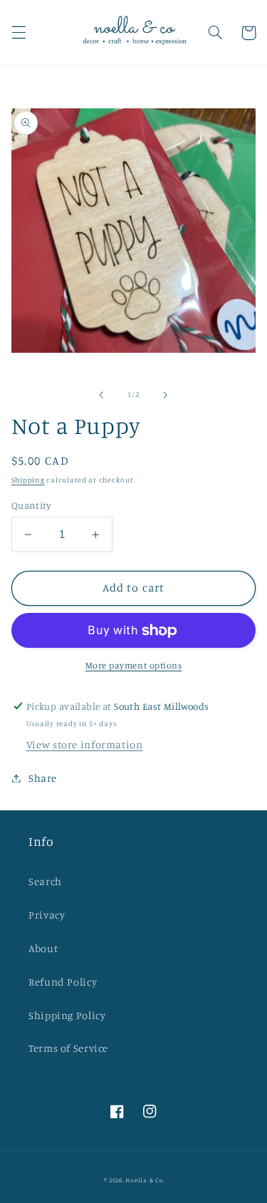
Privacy (46, 915)
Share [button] (42, 778)
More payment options (133, 665)
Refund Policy (62, 982)
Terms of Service (68, 1048)
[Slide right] (166, 395)
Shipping (28, 479)
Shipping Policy (66, 1015)
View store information (84, 744)
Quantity (31, 505)
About (43, 948)
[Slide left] (101, 395)
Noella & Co (144, 1180)
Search (45, 881)
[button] (18, 32)
